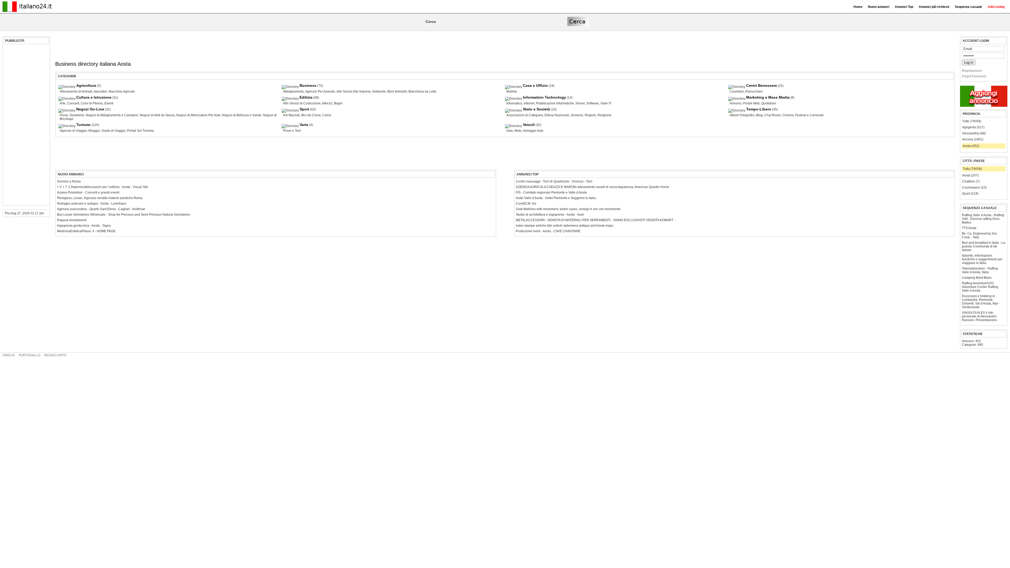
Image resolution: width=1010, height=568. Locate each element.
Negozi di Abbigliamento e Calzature (112, 115)
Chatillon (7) (971, 181)
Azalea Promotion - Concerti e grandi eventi (88, 192)
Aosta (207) (970, 175)
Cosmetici (737, 91)
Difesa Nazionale (556, 115)
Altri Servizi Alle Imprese (353, 91)
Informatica (514, 103)
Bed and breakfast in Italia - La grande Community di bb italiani (983, 246)
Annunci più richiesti (934, 7)
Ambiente (379, 91)
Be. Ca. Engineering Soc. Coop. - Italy (980, 235)
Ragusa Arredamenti (72, 220)
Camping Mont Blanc (977, 278)
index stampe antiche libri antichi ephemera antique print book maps (564, 225)
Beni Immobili (397, 91)
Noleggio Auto (533, 131)
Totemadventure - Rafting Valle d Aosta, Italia (980, 270)
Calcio (326, 115)
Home (858, 7)
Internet (529, 103)
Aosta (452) (971, 146)
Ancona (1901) (972, 139)
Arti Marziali (291, 115)
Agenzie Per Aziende (320, 91)
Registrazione (972, 71)
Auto (509, 131)
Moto (518, 131)
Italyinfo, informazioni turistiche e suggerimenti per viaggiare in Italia (982, 259)
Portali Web (751, 103)
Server (580, 103)
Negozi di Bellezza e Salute (241, 115)
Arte (62, 103)
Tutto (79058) (971, 121)
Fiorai (64, 115)
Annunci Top (904, 7)
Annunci (735, 103)
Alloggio (94, 131)
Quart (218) (970, 193)
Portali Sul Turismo (140, 131)
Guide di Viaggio (113, 131)
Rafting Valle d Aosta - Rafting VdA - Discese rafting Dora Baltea (983, 218)
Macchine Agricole (122, 91)
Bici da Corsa (311, 115)
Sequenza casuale (968, 7)
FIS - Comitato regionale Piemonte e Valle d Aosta (551, 192)
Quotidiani (768, 103)
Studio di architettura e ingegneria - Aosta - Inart (550, 214)
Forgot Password (974, 76)
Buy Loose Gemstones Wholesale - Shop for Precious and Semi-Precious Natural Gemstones (123, 214)
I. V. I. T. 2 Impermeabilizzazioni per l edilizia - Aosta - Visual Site (102, 187)
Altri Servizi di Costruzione (302, 103)
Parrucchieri (754, 91)
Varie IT (605, 103)
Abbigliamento (293, 91)
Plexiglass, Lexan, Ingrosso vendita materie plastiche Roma (99, 198)
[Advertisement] (25, 125)
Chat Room (772, 115)
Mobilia (511, 91)
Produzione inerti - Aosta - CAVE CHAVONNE (548, 231)
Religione (605, 115)
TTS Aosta (969, 228)
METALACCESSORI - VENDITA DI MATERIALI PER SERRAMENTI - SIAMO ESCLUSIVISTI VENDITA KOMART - (595, 220)
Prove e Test (292, 131)
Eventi (108, 103)
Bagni (338, 103)
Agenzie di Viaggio (73, 131)
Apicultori (100, 91)
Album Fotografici (742, 115)
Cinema (788, 115)
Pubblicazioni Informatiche (555, 103)
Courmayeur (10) (974, 187)
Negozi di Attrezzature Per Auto (198, 115)
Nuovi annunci (878, 7)
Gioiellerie (76, 115)
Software (592, 103)
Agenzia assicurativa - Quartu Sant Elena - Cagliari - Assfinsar (101, 209)
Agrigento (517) (973, 127)
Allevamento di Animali (76, 91)
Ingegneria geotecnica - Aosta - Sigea (84, 225)
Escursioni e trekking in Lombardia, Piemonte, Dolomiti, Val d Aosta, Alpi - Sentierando (981, 301)
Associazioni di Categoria (524, 115)
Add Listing (996, 7)
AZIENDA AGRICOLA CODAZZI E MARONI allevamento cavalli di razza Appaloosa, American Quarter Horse (592, 187)
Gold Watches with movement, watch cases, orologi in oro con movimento (568, 209)
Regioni (590, 115)
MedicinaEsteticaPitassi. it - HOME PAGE (86, 231)
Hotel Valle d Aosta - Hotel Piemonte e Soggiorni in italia (556, 198)
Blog (759, 115)
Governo (577, 115)
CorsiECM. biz (526, 203)
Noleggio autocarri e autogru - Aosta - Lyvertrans (91, 203)
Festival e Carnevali (809, 115)
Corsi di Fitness (92, 103)
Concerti (73, 103)
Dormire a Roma (69, 181)
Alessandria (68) (974, 133)
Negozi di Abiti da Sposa (157, 115)
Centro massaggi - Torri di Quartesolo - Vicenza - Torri (554, 181)
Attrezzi (327, 103)
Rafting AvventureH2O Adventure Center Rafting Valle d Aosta (980, 286)
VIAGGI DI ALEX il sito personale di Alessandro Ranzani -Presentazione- (980, 316)
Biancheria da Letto (422, 91)
